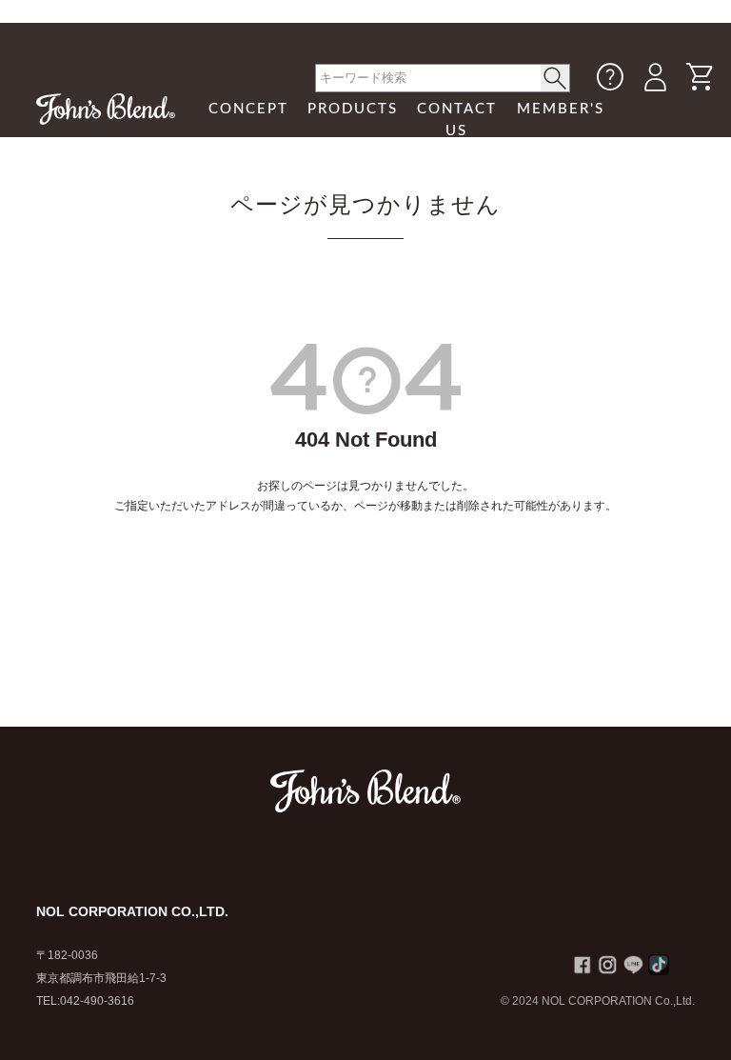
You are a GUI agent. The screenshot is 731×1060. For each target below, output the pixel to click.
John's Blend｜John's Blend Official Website (105, 108)
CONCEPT (248, 109)
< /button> (555, 78)
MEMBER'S (560, 109)
